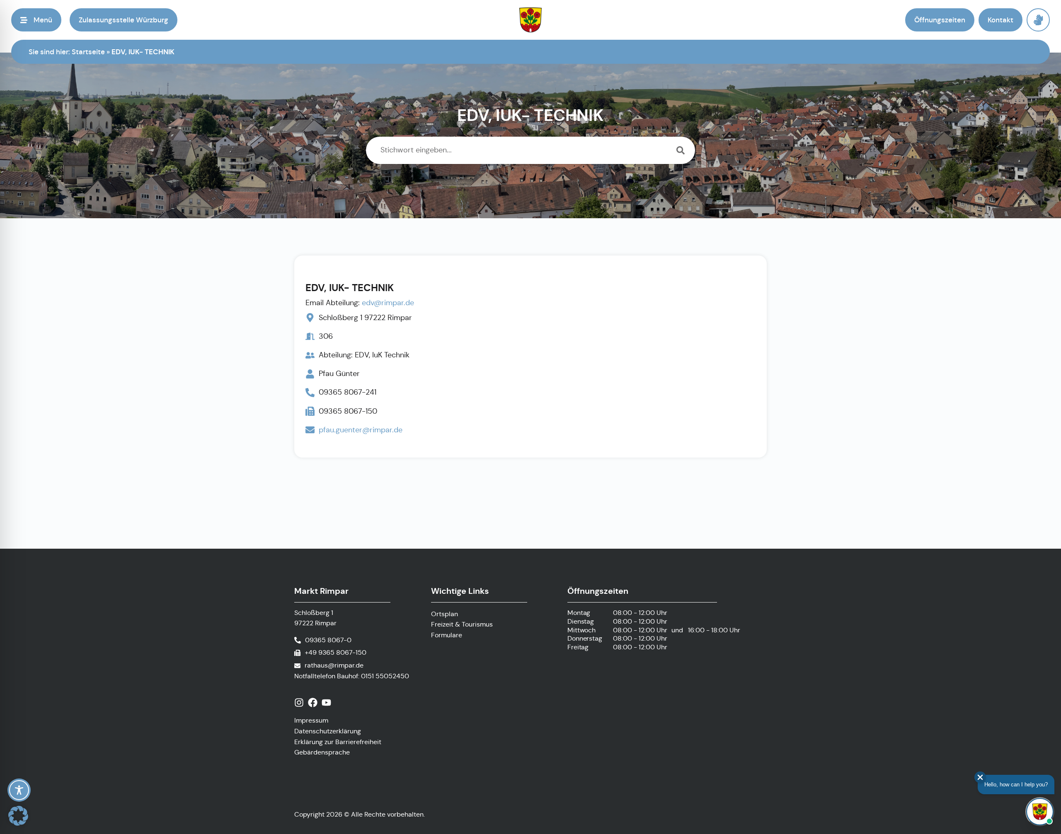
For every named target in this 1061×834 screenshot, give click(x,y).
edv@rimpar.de (388, 302)
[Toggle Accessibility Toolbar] (19, 790)
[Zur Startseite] (531, 19)
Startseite (88, 51)
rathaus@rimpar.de (334, 665)
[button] (36, 19)
